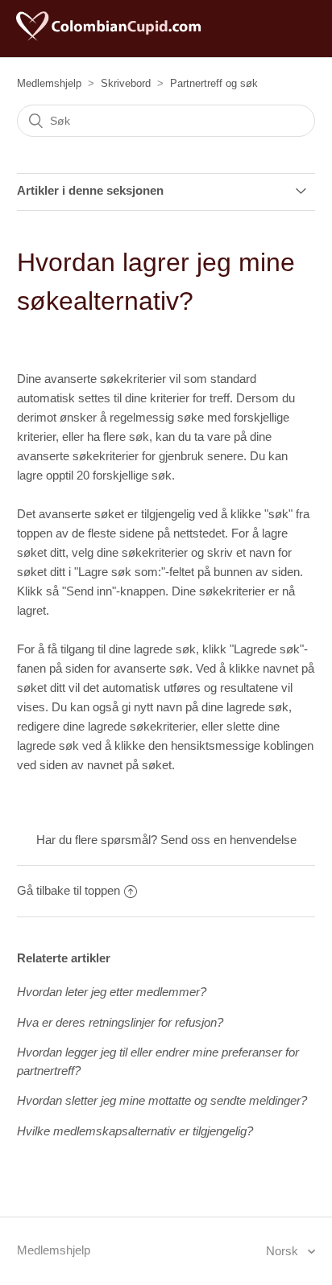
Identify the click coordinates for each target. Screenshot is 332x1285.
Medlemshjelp (49, 83)
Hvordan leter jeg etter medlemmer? (111, 992)
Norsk (283, 1251)
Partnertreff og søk (214, 83)
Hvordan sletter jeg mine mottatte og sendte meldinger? (162, 1100)
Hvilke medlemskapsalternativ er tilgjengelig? (135, 1131)
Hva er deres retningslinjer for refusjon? (120, 1022)
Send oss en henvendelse (228, 839)
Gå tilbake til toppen (68, 890)
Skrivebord (126, 83)
